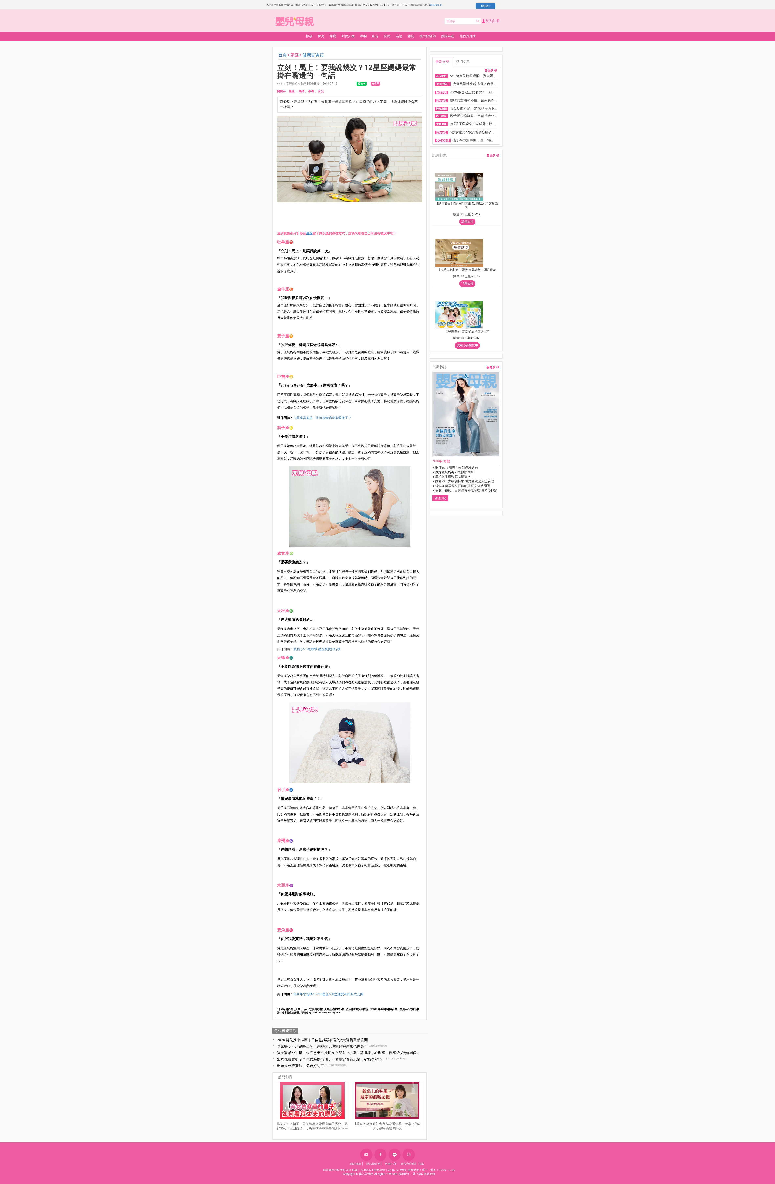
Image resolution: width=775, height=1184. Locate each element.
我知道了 (485, 5)
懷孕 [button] (309, 36)
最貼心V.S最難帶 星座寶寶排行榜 (317, 649)
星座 (292, 91)
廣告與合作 (408, 1163)
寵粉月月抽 (468, 36)
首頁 (282, 55)
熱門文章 (463, 62)
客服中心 (390, 1163)
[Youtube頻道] (366, 1155)
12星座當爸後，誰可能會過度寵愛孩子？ (322, 418)
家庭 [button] (333, 36)
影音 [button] (375, 36)
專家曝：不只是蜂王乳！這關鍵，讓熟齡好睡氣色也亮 (320, 1046)
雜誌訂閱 (440, 498)
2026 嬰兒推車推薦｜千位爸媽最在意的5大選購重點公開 (322, 1040)
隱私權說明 (436, 5)
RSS (421, 1163)
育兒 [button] (321, 36)
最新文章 (442, 62)
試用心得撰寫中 (467, 345)
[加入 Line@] (395, 1155)
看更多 (488, 70)
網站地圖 (355, 1163)
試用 (387, 36)
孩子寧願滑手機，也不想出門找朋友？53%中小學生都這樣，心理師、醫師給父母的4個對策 (346, 1053)
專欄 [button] (363, 36)
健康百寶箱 (313, 55)
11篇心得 (467, 283)
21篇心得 (467, 221)
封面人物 (348, 36)
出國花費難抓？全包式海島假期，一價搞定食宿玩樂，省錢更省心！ (331, 1059)
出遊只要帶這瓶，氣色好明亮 (300, 1066)
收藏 (376, 83)
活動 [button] (399, 36)
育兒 (321, 91)
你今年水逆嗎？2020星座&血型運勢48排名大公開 (328, 994)
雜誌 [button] (411, 36)
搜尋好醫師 (428, 36)
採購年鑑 (447, 36)
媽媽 (301, 91)
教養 (311, 91)
